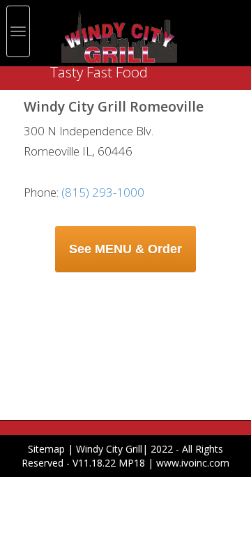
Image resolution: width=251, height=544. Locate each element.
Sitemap (46, 448)
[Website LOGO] (119, 34)
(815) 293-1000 (104, 192)
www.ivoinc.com (192, 462)
